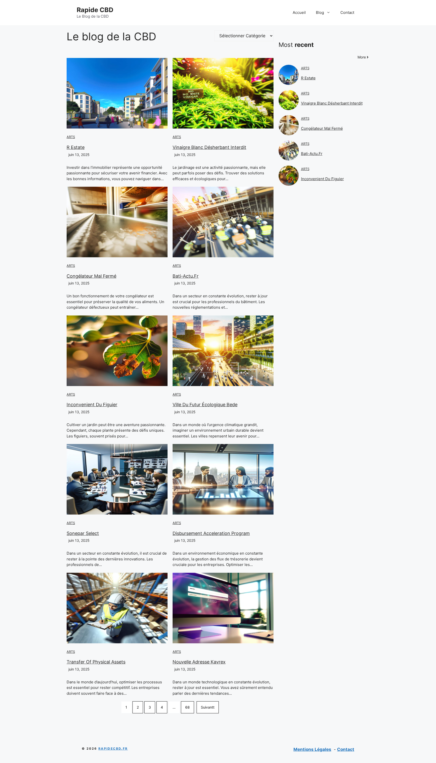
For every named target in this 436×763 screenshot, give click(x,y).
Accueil (299, 12)
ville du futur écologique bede (205, 404)
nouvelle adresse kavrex (199, 661)
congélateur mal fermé (91, 276)
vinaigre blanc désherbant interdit (209, 147)
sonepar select (83, 533)
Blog (320, 12)
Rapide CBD (95, 10)
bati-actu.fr (186, 276)
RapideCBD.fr (113, 748)
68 (187, 707)
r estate (76, 147)
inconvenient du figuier (92, 404)
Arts (71, 137)
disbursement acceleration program (211, 533)
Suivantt (207, 707)
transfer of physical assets (96, 661)
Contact (347, 12)
